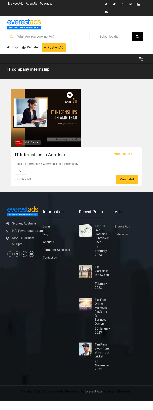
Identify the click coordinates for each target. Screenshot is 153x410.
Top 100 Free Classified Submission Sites (102, 234)
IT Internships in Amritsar (40, 154)
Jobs (19, 163)
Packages (46, 3)
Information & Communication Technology (51, 163)
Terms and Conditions (57, 249)
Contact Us (50, 257)
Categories (121, 234)
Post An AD (55, 47)
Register (33, 47)
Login (15, 47)
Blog (46, 234)
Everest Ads (93, 391)
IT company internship (28, 69)
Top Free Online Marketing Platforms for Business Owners (101, 311)
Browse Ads (15, 3)
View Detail (127, 179)
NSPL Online (31, 142)
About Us (31, 3)
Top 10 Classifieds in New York (102, 270)
